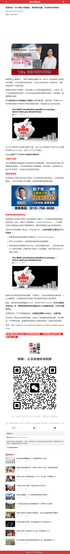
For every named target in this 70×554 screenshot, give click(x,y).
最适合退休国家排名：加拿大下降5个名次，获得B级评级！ (37, 467)
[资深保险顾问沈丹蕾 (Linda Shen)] (35, 59)
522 (36, 427)
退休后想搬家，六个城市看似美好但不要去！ (32, 495)
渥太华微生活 (19, 11)
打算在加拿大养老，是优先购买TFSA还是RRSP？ (34, 522)
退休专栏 (9, 455)
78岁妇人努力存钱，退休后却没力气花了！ (31, 486)
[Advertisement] (35, 29)
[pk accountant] (35, 197)
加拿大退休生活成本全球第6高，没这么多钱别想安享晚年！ (38, 513)
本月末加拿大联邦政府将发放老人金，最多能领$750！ (36, 540)
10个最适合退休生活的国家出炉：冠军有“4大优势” (34, 504)
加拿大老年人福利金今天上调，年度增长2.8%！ (33, 531)
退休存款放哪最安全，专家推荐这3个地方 (31, 458)
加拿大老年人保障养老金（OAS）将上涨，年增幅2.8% (36, 476)
